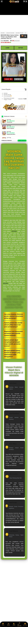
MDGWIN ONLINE (19, 32)
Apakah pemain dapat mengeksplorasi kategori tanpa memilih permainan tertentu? (12, 343)
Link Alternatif (19, 625)
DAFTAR (20, 48)
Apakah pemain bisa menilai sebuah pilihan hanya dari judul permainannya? (13, 325)
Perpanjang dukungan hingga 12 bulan (15, 98)
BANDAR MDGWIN (10, 32)
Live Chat (25, 625)
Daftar (14, 625)
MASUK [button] (7, 79)
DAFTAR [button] (17, 79)
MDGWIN (3, 32)
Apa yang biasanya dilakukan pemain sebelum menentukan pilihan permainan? (13, 316)
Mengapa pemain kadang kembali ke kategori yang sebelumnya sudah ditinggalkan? (12, 354)
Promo (3, 625)
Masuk (8, 625)
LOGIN (7, 48)
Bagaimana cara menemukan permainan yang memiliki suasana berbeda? (13, 333)
